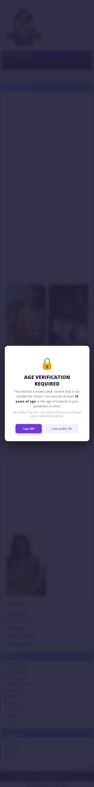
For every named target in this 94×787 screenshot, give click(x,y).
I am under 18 (61, 428)
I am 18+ (29, 428)
